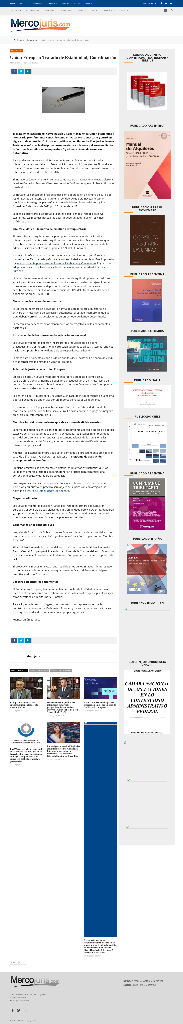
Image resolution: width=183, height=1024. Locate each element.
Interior (124, 10)
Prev (15, 963)
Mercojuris (15, 63)
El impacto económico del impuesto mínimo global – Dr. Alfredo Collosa (24, 705)
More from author (39, 670)
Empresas (82, 10)
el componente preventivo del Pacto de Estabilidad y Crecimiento (56, 263)
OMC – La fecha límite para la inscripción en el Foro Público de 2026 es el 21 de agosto (100, 705)
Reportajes (77, 3)
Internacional (32, 10)
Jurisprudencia (51, 3)
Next (21, 963)
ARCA (94, 10)
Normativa (65, 3)
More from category (61, 670)
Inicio (12, 3)
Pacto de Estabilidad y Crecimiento (48, 491)
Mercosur (49, 10)
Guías (21, 3)
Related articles (19, 670)
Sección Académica (34, 3)
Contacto (88, 3)
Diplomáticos (109, 10)
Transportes (66, 10)
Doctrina (14, 10)
